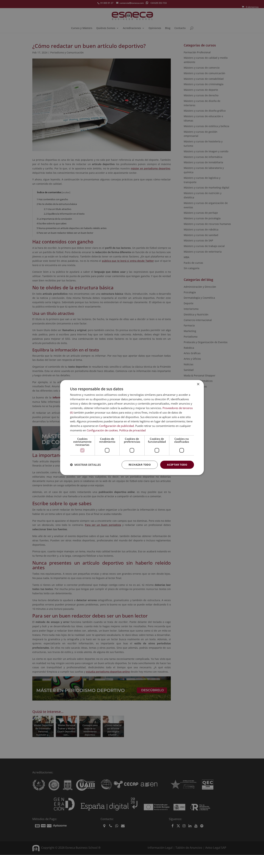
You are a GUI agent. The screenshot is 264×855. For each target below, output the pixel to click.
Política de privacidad (132, 430)
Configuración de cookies (102, 430)
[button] (85, 465)
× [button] (198, 384)
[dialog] (132, 427)
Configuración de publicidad (116, 426)
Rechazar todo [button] (140, 464)
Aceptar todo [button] (177, 464)
